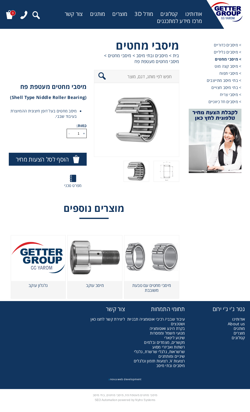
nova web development (124, 379)
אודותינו (193, 13)
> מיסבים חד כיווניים (224, 101)
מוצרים (119, 13)
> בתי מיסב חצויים (226, 87)
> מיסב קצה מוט (228, 66)
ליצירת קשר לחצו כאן (108, 319)
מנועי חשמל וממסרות (167, 333)
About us (236, 323)
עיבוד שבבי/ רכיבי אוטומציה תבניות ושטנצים (156, 321)
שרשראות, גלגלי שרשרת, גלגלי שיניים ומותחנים (159, 354)
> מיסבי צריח (230, 94)
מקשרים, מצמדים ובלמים (164, 342)
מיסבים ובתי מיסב (170, 365)
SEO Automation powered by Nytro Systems (125, 400)
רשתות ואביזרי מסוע (168, 347)
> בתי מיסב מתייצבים (224, 80)
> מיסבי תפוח (230, 73)
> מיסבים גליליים (227, 52)
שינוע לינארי (174, 337)
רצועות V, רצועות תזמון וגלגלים (159, 361)
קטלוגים (169, 13)
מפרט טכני (73, 185)
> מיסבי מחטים (228, 59)
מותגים (97, 13)
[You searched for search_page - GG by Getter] (36, 15)
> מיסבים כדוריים (227, 45)
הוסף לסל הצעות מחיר (42, 159)
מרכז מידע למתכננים (179, 20)
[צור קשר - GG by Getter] (215, 141)
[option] (136, 120)
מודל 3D (144, 13)
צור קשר (74, 13)
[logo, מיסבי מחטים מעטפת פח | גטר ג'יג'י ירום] (226, 14)
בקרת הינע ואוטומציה (167, 328)
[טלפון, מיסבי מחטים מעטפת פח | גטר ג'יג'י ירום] (23, 15)
